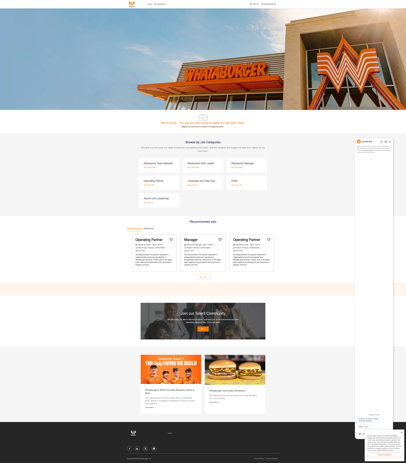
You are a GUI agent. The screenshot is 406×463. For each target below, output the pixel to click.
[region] (374, 287)
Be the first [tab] (148, 229)
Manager (191, 240)
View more (203, 277)
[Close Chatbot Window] (389, 141)
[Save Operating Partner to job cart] (171, 239)
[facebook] (129, 448)
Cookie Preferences (385, 454)
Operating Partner (149, 240)
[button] (254, 4)
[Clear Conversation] (381, 141)
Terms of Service (272, 458)
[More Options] (360, 434)
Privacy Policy (259, 458)
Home (149, 4)
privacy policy (368, 150)
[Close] (401, 432)
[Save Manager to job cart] (220, 239)
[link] (203, 329)
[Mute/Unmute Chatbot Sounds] (385, 141)
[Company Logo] (132, 4)
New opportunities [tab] (134, 229)
